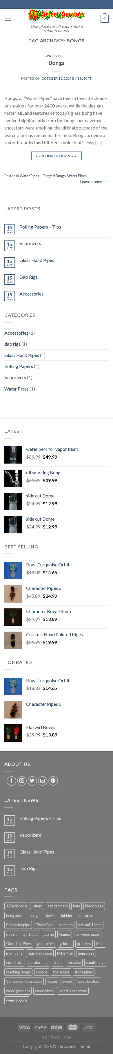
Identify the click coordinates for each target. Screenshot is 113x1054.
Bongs (57, 62)
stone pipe (61, 972)
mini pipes (86, 953)
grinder (66, 943)
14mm (37, 906)
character (85, 915)
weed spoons (17, 1000)
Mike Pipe (65, 953)
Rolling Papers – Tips (40, 226)
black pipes (94, 906)
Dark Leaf (31, 934)
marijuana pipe (40, 953)
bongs (34, 915)
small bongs (95, 962)
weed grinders (18, 991)
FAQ (67, 1037)
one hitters (14, 962)
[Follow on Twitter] (32, 781)
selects (85, 78)
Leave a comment (94, 181)
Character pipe (18, 924)
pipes (58, 962)
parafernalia (38, 962)
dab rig (11, 934)
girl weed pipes (87, 934)
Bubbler (66, 915)
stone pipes (83, 972)
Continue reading (56, 156)
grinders (84, 943)
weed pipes (44, 991)
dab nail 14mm (90, 924)
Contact (51, 1037)
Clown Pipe (44, 924)
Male (100, 943)
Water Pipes (56, 56)
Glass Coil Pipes (19, 943)
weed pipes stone (73, 991)
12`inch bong (16, 906)
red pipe (74, 962)
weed (67, 981)
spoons (42, 972)
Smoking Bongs (18, 972)
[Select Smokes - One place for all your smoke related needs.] (56, 15)
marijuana (14, 953)
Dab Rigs (28, 277)
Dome (49, 934)
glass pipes (45, 943)
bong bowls (15, 915)
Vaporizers (30, 243)
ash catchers (58, 906)
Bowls (49, 915)
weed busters (88, 981)
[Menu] (7, 19)
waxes (52, 981)
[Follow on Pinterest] (53, 781)
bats (76, 906)
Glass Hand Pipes (36, 260)
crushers (66, 924)
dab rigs (12, 344)
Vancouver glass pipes (24, 981)
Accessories (31, 293)
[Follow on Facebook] (11, 781)
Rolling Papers (18, 366)
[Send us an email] (43, 781)
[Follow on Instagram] (22, 781)
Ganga (64, 934)
